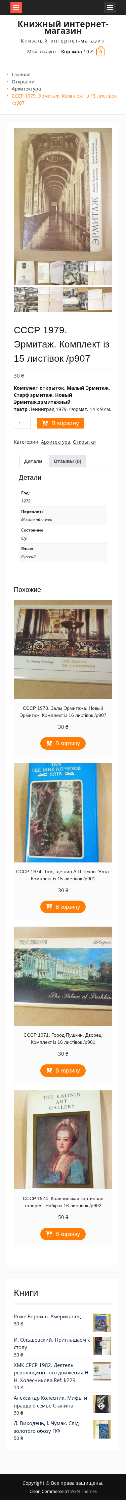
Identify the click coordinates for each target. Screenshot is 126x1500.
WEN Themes (83, 1491)
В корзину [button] (67, 743)
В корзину (65, 423)
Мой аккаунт (41, 51)
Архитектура (26, 88)
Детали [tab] (33, 461)
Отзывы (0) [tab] (67, 461)
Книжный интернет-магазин (63, 27)
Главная (21, 74)
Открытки (23, 81)
